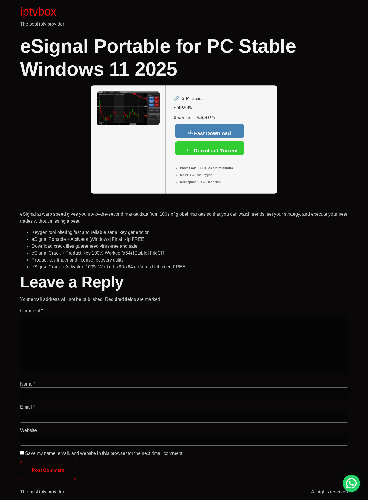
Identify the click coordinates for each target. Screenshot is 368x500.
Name (27, 384)
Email (27, 407)
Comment (31, 310)
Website (28, 430)
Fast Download (212, 133)
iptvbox (38, 11)
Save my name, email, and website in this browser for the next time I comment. (104, 453)
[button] (351, 483)
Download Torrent (215, 151)
